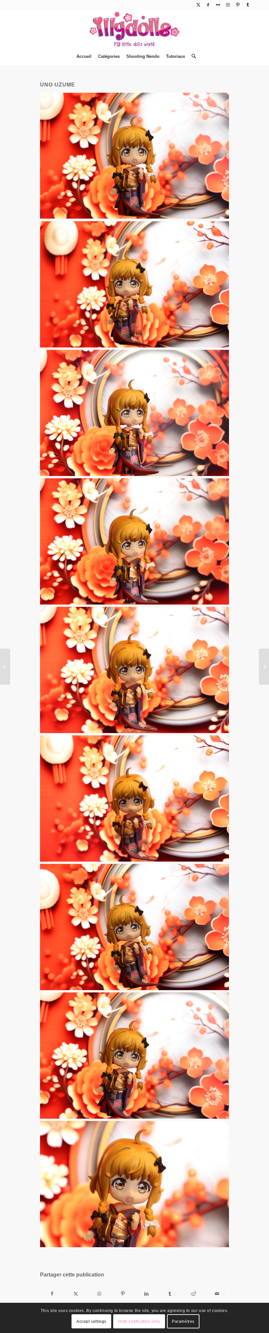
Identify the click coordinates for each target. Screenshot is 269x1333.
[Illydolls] (134, 29)
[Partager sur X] (76, 1294)
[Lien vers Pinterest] (237, 5)
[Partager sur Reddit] (193, 1294)
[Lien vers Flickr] (218, 5)
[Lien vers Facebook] (208, 5)
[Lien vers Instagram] (228, 5)
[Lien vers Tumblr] (248, 5)
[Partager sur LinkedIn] (146, 1294)
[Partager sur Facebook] (52, 1294)
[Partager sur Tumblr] (170, 1294)
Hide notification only (139, 1321)
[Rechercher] (192, 56)
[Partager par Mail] (217, 1294)
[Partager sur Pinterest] (122, 1294)
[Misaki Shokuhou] (264, 667)
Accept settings (91, 1321)
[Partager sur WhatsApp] (99, 1294)
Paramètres (183, 1321)
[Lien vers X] (198, 5)
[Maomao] (5, 667)
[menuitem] (84, 56)
